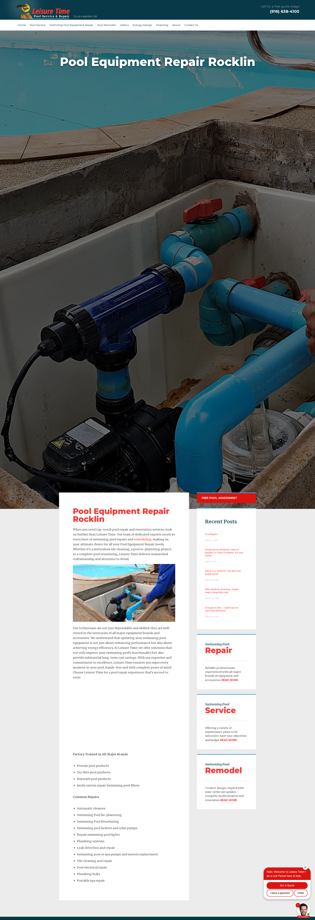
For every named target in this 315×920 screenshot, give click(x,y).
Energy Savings (142, 25)
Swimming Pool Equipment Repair (71, 25)
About (176, 25)
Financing (162, 25)
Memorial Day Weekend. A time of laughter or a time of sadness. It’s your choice (224, 552)
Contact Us (191, 25)
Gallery (124, 25)
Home (22, 25)
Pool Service (37, 25)
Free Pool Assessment (219, 498)
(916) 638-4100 (284, 11)
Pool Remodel (106, 25)
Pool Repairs (211, 534)
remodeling (142, 539)
